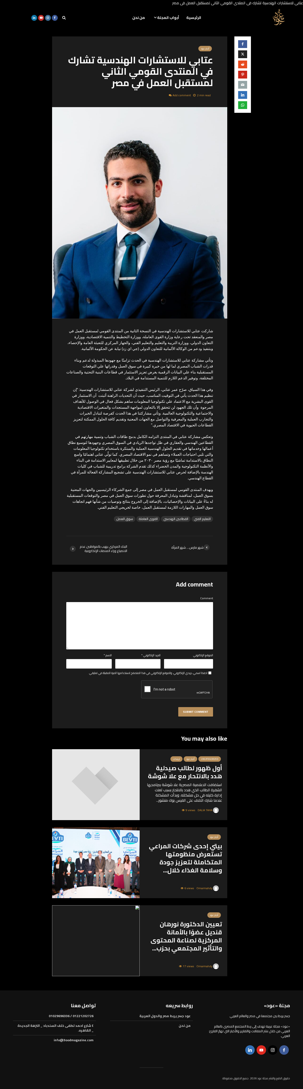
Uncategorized (209, 759)
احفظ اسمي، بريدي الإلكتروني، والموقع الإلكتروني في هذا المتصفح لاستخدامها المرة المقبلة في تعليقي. (148, 673)
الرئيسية (193, 17)
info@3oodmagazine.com (74, 1040)
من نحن (138, 17)
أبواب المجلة (168, 17)
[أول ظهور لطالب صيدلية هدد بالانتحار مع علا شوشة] (96, 784)
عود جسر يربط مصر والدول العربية (165, 1016)
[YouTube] (261, 1050)
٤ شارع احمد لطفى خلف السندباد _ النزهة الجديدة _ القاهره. (56, 1028)
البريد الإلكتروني (150, 655)
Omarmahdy (204, 888)
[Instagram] (272, 1050)
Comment (206, 598)
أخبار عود (205, 48)
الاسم (108, 655)
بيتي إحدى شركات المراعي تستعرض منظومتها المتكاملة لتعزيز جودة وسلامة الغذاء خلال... (185, 858)
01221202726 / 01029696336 (71, 1016)
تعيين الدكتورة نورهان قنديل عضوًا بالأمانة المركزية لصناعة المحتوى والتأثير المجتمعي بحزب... (186, 936)
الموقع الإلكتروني (203, 655)
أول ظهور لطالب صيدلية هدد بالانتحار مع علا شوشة (185, 772)
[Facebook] (284, 1050)
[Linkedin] (250, 1050)
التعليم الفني (202, 519)
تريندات (176, 759)
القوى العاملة (148, 519)
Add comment (182, 95)
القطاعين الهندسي (175, 519)
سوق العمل (124, 519)
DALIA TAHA (205, 810)
